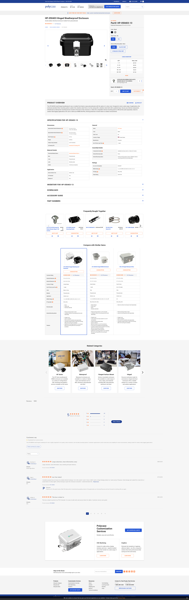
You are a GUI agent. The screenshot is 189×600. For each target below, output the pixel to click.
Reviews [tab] (29, 401)
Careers (90, 585)
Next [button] (140, 226)
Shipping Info (92, 586)
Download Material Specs (74, 153)
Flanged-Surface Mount (106, 374)
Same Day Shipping (49, 1)
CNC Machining (71, 585)
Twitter (124, 571)
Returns (90, 588)
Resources (116, 1)
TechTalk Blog (105, 583)
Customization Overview (73, 583)
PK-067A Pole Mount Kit (109, 228)
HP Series (113, 21)
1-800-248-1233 (119, 585)
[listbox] (126, 32)
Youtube (134, 571)
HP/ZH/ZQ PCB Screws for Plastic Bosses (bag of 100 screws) (126, 80)
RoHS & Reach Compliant (59, 1)
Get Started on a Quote (133, 530)
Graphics (70, 586)
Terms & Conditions (93, 590)
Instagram (129, 571)
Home (46, 27)
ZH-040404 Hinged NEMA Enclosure (100, 267)
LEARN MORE (117, 13)
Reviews (104, 586)
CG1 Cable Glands (130, 227)
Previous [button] (49, 226)
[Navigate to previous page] (83, 513)
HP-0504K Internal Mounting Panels (70, 228)
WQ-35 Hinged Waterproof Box (127, 267)
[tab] (94, 185)
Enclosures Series (55, 27)
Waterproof (83, 374)
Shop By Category (57, 583)
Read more (96, 481)
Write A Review (116, 421)
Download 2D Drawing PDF (74, 145)
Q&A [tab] (35, 401)
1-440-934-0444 (68, 1)
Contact (124, 1)
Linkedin (132, 571)
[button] (51, 65)
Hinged (129, 374)
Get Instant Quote (75, 590)
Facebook (127, 571)
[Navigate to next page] (105, 513)
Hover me (143, 90)
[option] (112, 32)
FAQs (103, 588)
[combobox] (134, 6)
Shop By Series (56, 586)
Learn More (103, 555)
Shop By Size (56, 585)
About (90, 583)
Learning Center (105, 585)
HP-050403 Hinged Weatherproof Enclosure (71, 267)
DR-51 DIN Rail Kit (90, 227)
